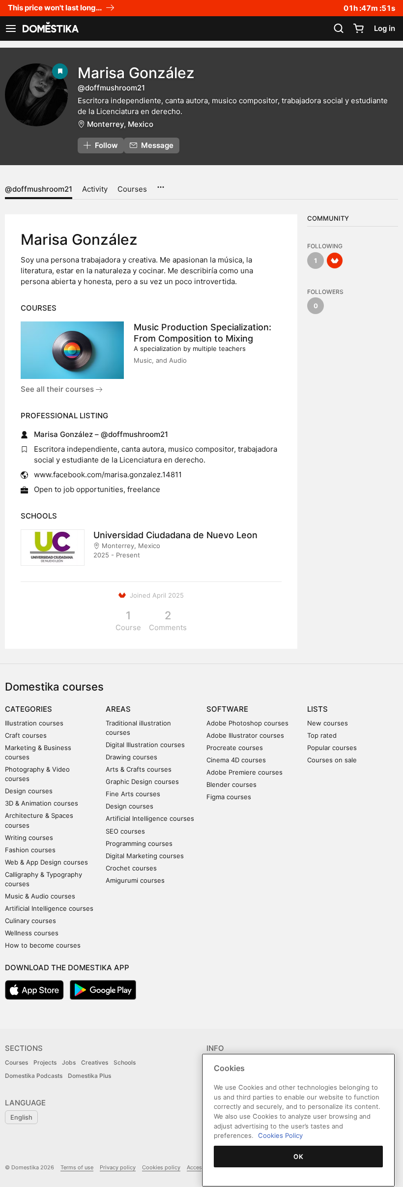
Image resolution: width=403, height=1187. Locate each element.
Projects (45, 1062)
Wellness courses (31, 933)
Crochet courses (131, 868)
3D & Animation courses (41, 803)
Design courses (29, 791)
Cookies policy (161, 1167)
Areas (118, 709)
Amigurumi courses (135, 880)
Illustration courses (34, 723)
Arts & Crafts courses (139, 769)
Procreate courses (234, 748)
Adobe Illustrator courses (245, 735)
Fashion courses (30, 850)
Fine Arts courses (133, 794)
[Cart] (358, 28)
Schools (125, 1062)
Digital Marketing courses (145, 856)
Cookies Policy (280, 1135)
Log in (384, 28)
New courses (327, 723)
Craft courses (26, 735)
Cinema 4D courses (236, 760)
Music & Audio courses (40, 896)
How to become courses (43, 945)
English (21, 1117)
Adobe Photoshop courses (247, 723)
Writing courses (29, 837)
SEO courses (125, 831)
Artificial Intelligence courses (49, 908)
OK (298, 1156)
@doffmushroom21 (38, 189)
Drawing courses (131, 757)
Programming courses (139, 843)
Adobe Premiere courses (244, 772)
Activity (95, 189)
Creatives (94, 1062)
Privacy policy (118, 1167)
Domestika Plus (89, 1075)
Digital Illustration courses (145, 745)
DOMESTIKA (50, 28)
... (160, 183)
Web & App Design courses (46, 862)
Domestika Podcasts (33, 1075)
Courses (132, 189)
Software (227, 709)
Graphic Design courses (142, 781)
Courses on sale (332, 760)
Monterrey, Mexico (120, 124)
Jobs (69, 1062)
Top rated (322, 735)
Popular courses (332, 748)
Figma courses (228, 797)
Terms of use (76, 1167)
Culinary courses (30, 921)
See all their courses (58, 389)
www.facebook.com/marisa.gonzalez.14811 (108, 474)
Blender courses (231, 784)
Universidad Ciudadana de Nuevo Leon (175, 535)
